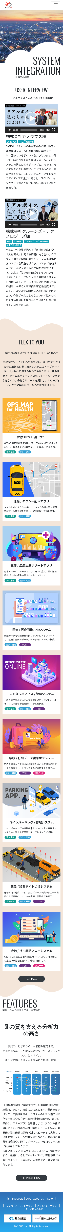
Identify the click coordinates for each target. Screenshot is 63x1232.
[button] (31, 118)
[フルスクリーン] (53, 130)
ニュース (23, 1209)
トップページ (10, 1205)
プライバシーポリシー (48, 1205)
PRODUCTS (17, 1198)
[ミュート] (48, 130)
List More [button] (31, 979)
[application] (31, 118)
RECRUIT (50, 1198)
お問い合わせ (36, 1209)
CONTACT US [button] (31, 1178)
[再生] (9, 130)
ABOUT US (38, 1198)
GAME (28, 1198)
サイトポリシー (27, 1205)
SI (9, 1198)
